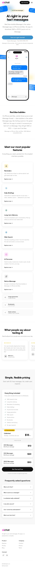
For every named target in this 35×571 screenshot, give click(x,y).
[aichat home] (6, 2)
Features (4, 543)
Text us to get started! (17, 37)
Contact (21, 543)
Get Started (24, 2)
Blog (3, 547)
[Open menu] (32, 2)
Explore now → (8, 179)
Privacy (21, 545)
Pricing (4, 545)
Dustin (6, 565)
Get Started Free (17, 469)
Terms (20, 547)
